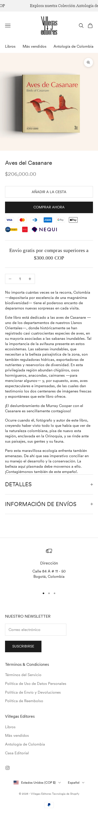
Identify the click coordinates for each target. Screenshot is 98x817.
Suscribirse (23, 646)
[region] (49, 566)
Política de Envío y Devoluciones (33, 692)
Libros (10, 46)
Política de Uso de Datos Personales (35, 683)
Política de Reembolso (24, 701)
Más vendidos (34, 46)
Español (73, 782)
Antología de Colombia (73, 46)
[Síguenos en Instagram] (7, 767)
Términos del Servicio (23, 675)
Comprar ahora (49, 207)
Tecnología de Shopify (65, 793)
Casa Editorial (17, 753)
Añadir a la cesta (49, 192)
